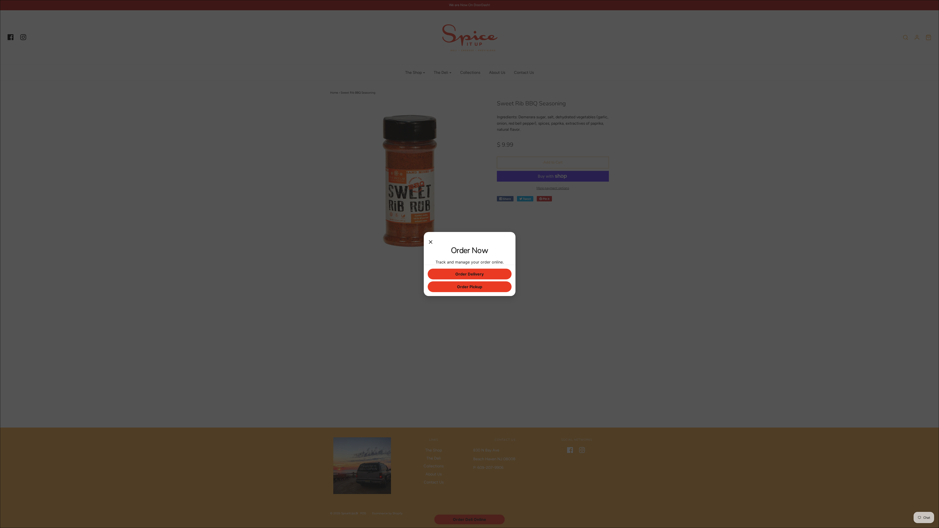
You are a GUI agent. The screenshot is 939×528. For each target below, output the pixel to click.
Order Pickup (469, 286)
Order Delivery (469, 274)
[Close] (431, 241)
